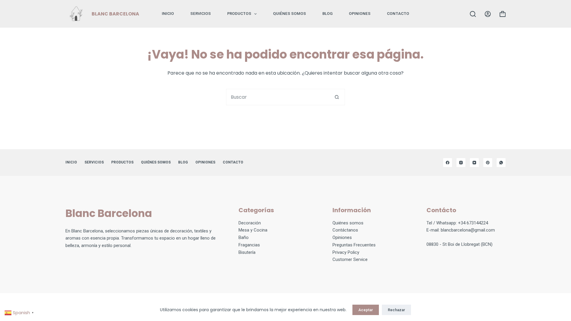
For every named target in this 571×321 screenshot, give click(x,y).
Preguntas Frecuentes (354, 245)
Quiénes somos (289, 13)
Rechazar (396, 310)
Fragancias (249, 245)
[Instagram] (461, 162)
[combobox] (277, 97)
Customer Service (350, 259)
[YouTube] (474, 162)
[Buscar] (473, 14)
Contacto (398, 13)
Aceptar (365, 310)
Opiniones (342, 237)
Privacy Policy (345, 252)
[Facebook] (447, 162)
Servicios (200, 13)
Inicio (168, 13)
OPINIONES (360, 13)
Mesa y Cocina (253, 230)
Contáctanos (345, 230)
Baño (244, 237)
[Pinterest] (487, 162)
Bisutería (247, 252)
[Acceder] (488, 14)
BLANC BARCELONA (115, 13)
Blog (327, 13)
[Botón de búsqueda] (337, 97)
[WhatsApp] (501, 162)
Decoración (250, 223)
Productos (239, 13)
